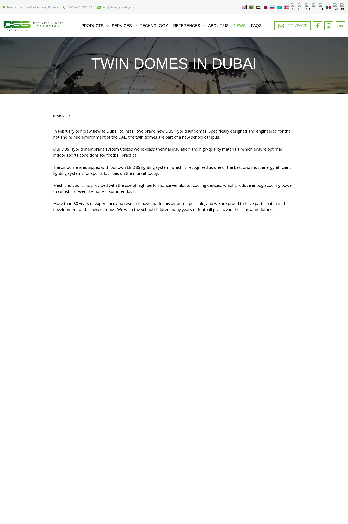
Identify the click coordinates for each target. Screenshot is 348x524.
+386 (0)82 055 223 (79, 7)
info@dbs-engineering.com (119, 7)
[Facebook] (317, 25)
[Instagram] (329, 25)
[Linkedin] (340, 25)
